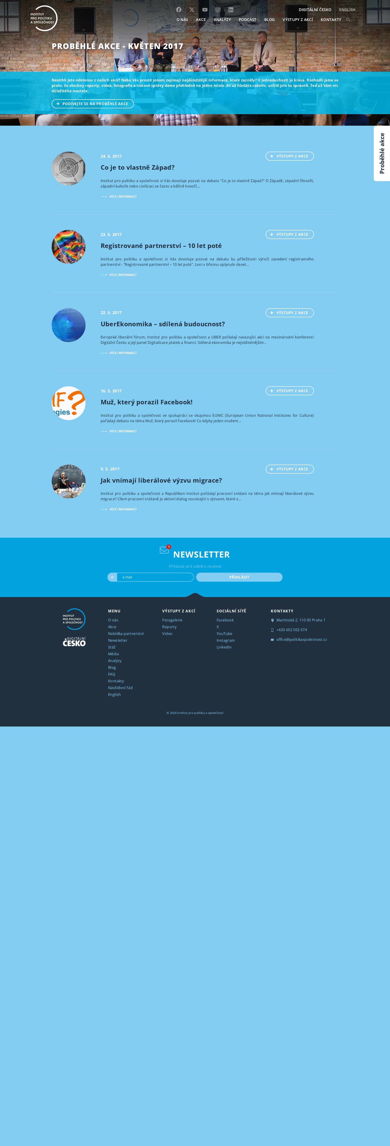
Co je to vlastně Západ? (137, 167)
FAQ (111, 674)
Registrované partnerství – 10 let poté (161, 245)
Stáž (112, 647)
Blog (112, 667)
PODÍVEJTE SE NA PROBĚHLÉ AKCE (95, 103)
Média (113, 653)
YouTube (224, 633)
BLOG (269, 19)
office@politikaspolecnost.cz (301, 639)
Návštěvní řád (120, 687)
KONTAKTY (331, 19)
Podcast (247, 19)
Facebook (225, 620)
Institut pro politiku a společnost (200, 713)
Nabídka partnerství (126, 633)
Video (167, 633)
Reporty (169, 626)
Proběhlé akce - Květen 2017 (117, 46)
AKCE (201, 19)
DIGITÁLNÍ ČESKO (315, 9)
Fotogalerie (172, 620)
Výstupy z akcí (298, 19)
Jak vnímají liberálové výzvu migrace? (161, 480)
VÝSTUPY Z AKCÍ (178, 611)
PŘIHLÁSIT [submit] (239, 577)
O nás (113, 620)
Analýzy (222, 19)
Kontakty (116, 680)
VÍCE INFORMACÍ (123, 196)
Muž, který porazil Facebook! (147, 402)
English (347, 9)
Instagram (226, 640)
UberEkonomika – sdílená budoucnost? (163, 323)
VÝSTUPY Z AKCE (292, 156)
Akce (112, 626)
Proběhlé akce (382, 153)
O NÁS (182, 19)
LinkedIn (224, 647)
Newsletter (118, 640)
